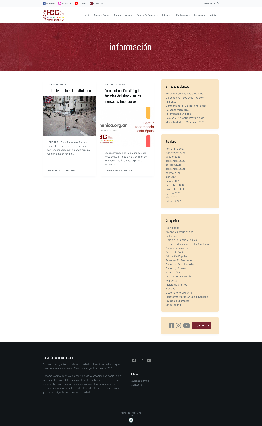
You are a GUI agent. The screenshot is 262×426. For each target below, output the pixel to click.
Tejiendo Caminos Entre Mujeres (184, 93)
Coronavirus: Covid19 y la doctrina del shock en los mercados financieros (123, 96)
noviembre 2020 (175, 189)
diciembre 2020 (175, 185)
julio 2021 (171, 176)
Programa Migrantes (177, 300)
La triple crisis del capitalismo (69, 91)
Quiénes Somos (101, 15)
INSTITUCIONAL (175, 272)
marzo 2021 (172, 181)
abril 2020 (171, 197)
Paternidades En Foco (178, 113)
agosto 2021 (173, 172)
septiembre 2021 (175, 168)
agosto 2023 (173, 156)
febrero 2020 (173, 201)
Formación (199, 15)
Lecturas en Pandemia (57, 85)
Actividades (172, 227)
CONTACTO (98, 3)
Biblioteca (167, 15)
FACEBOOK (50, 3)
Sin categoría (173, 304)
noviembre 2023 (175, 148)
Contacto (136, 384)
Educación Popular (146, 15)
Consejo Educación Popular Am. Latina (188, 244)
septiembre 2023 (175, 152)
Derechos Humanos (123, 15)
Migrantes (171, 280)
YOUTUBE (82, 3)
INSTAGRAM (66, 3)
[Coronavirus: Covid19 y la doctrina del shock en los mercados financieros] (127, 127)
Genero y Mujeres (176, 268)
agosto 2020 (173, 193)
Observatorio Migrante (179, 292)
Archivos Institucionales (179, 231)
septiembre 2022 (175, 160)
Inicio (87, 15)
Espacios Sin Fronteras (179, 260)
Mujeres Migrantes (176, 284)
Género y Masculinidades (180, 264)
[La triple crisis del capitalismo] (69, 116)
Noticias (213, 15)
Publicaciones (183, 15)
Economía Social (175, 252)
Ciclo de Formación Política (181, 240)
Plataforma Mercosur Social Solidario (187, 296)
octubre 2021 (173, 164)
